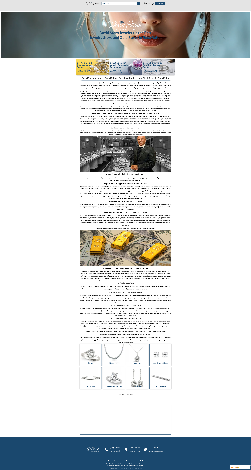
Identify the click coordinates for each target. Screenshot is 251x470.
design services (131, 326)
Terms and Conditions (139, 465)
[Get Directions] (126, 449)
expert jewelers (161, 123)
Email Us (156, 448)
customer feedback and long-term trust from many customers (132, 93)
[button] (152, 3)
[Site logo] (93, 3)
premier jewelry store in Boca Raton (99, 188)
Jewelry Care (121, 463)
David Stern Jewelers (137, 468)
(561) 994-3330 (160, 3)
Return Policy (128, 463)
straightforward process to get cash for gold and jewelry (111, 280)
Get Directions (135, 448)
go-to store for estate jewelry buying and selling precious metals (128, 313)
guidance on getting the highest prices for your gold (156, 220)
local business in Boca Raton (110, 121)
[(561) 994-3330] (106, 449)
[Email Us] (145, 449)
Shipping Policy (134, 463)
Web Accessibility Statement (126, 465)
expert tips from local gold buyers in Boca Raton (118, 289)
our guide (145, 334)
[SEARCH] (138, 3)
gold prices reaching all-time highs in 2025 (119, 273)
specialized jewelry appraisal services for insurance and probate (152, 190)
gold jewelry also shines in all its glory (132, 180)
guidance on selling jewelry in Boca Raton (157, 276)
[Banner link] (91, 355)
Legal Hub (117, 465)
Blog (107, 463)
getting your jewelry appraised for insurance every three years (104, 195)
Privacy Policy (110, 465)
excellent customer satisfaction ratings (91, 298)
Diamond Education (113, 463)
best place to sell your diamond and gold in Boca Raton (123, 271)
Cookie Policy (142, 463)
